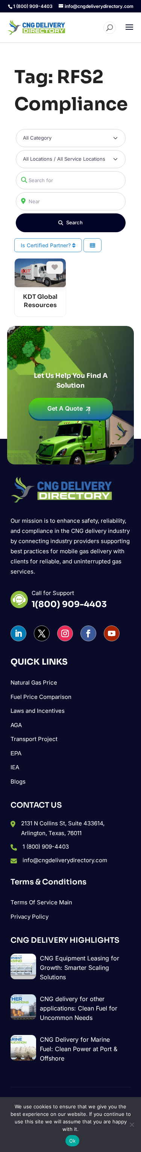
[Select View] (92, 245)
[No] (131, 1124)
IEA (15, 767)
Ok (72, 1141)
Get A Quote (65, 408)
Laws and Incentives (38, 710)
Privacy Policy (30, 916)
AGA (16, 725)
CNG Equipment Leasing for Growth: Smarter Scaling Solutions (79, 967)
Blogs (18, 781)
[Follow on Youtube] (112, 633)
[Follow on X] (42, 633)
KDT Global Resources (40, 301)
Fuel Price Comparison (41, 696)
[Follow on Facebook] (88, 633)
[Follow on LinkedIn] (18, 633)
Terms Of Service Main (41, 902)
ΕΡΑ (16, 753)
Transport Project (34, 739)
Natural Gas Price (34, 682)
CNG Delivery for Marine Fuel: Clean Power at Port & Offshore (78, 1049)
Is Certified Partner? (46, 245)
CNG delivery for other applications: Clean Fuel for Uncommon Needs (78, 1008)
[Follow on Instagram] (65, 633)
